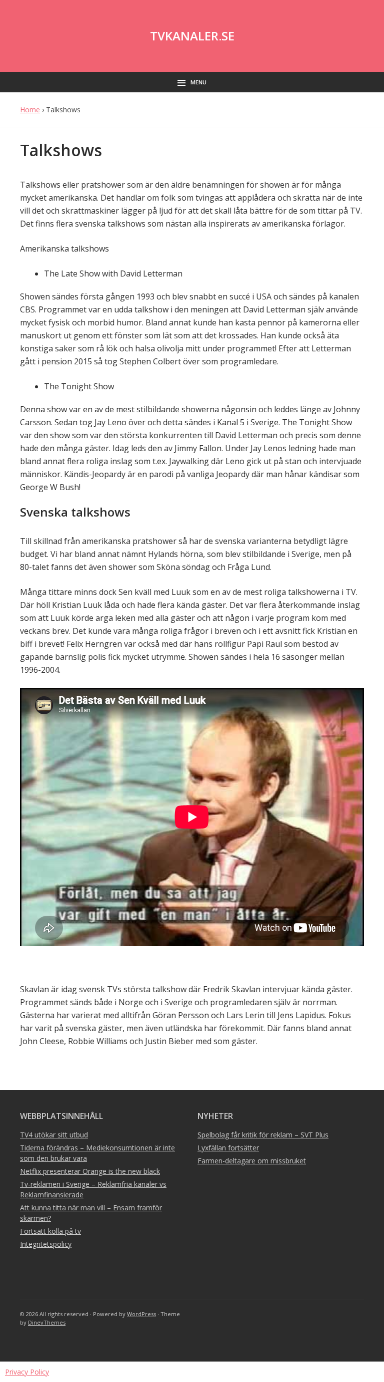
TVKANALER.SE (192, 35)
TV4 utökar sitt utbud (54, 1134)
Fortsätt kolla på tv (50, 1231)
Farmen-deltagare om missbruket (252, 1160)
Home (30, 109)
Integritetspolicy (46, 1244)
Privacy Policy (27, 1372)
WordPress (141, 1314)
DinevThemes (47, 1322)
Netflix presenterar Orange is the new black (90, 1171)
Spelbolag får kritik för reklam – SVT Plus (263, 1134)
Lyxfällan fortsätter (228, 1147)
